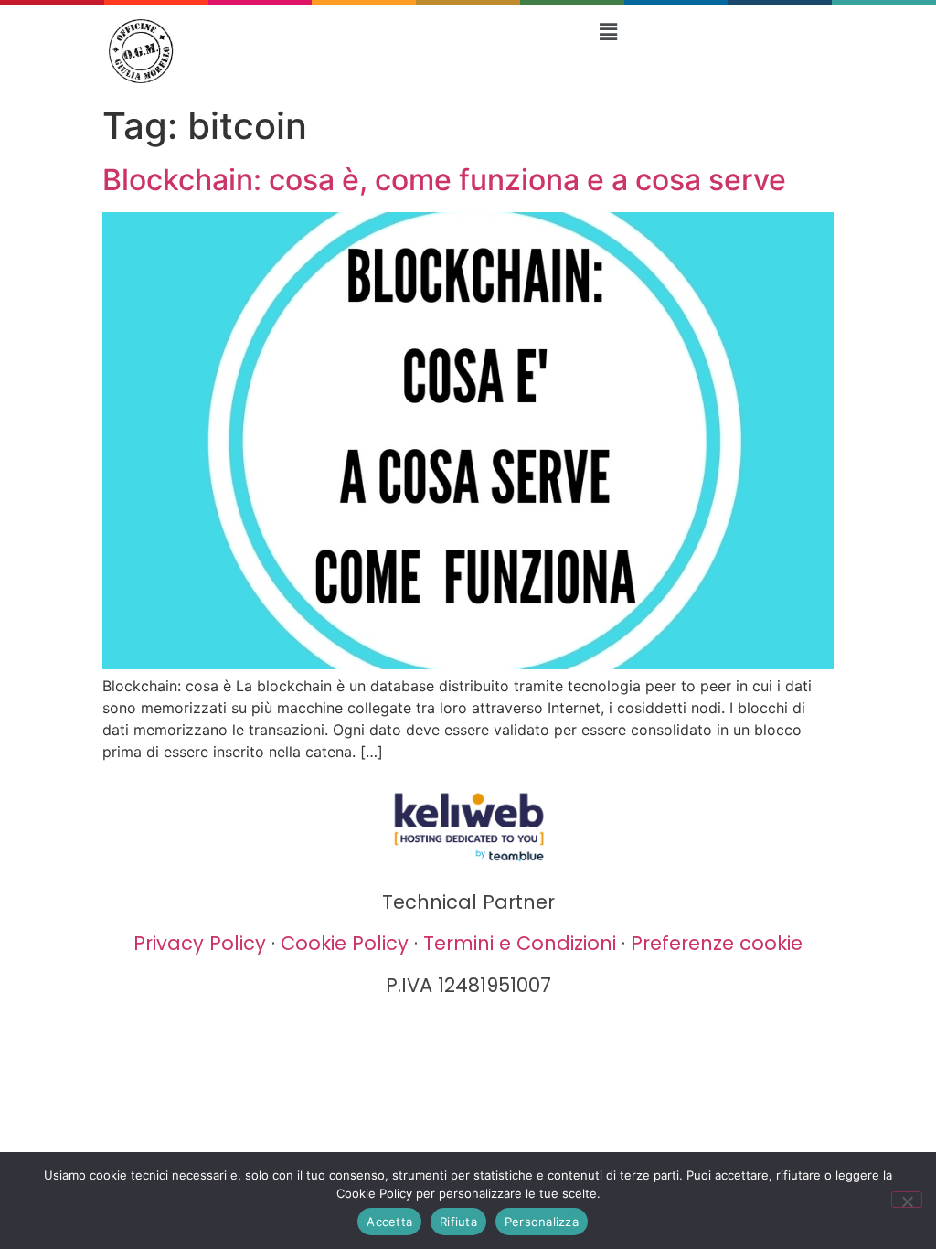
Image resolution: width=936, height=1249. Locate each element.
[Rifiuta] (906, 1199)
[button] (607, 31)
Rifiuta (458, 1221)
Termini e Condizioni (519, 943)
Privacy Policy (199, 943)
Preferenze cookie (717, 943)
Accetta (389, 1221)
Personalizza (542, 1221)
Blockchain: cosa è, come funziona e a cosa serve (444, 179)
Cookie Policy (345, 943)
